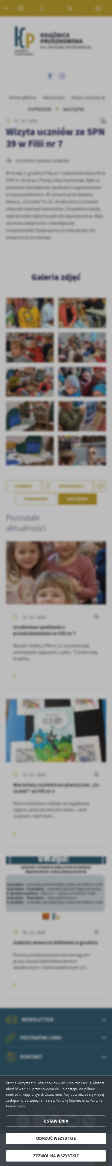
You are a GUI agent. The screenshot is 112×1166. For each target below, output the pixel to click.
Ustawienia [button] (56, 1121)
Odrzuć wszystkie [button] (56, 1138)
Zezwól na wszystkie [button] (56, 1156)
